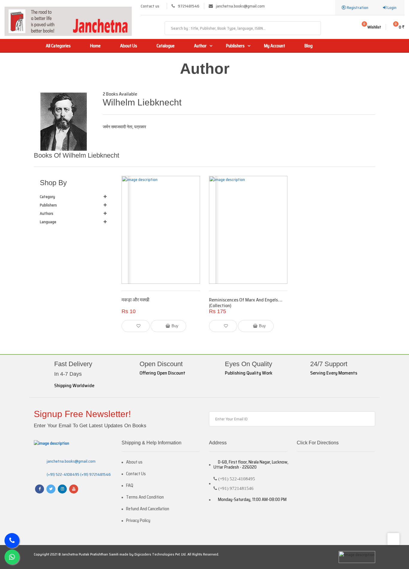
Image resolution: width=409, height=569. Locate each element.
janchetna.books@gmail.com (71, 461)
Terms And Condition (145, 497)
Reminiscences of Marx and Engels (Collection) (243, 302)
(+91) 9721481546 (95, 474)
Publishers (235, 45)
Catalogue (166, 45)
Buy (175, 326)
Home (95, 45)
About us (134, 462)
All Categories (58, 45)
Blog (309, 45)
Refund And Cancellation (147, 508)
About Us (128, 45)
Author (200, 45)
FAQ (129, 485)
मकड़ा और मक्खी (135, 300)
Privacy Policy (138, 520)
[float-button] (11, 557)
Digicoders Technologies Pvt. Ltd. (160, 554)
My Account (274, 45)
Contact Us (136, 473)
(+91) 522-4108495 (63, 474)
